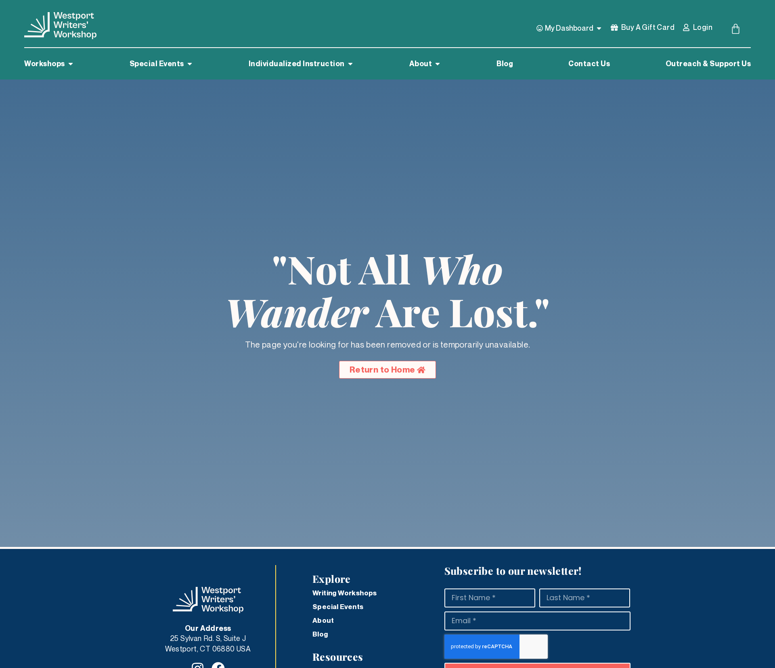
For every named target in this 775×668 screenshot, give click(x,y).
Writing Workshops (344, 593)
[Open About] (437, 63)
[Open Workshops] (70, 63)
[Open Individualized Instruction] (350, 63)
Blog (320, 634)
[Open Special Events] (189, 63)
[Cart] (736, 29)
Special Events (338, 607)
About (323, 620)
